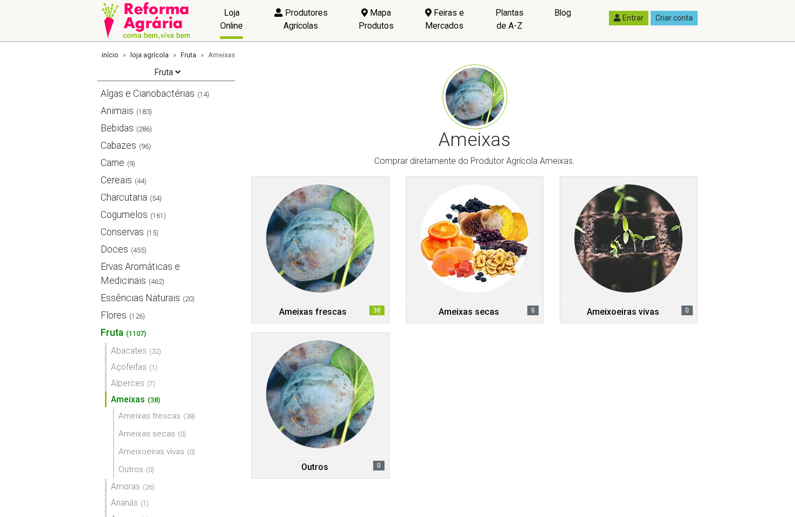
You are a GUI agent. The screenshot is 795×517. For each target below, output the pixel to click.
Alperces (127, 383)
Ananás (124, 503)
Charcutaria (124, 197)
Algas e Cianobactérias (148, 93)
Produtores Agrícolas (305, 19)
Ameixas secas (146, 434)
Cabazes (118, 145)
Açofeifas (129, 367)
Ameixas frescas (149, 416)
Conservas (122, 232)
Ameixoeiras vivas (151, 451)
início (110, 55)
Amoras (125, 486)
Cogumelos (124, 214)
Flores (114, 315)
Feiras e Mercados (444, 19)
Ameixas (128, 399)
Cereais (116, 180)
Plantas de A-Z (509, 19)
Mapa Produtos (376, 19)
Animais (117, 110)
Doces (114, 249)
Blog (562, 13)
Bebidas (117, 128)
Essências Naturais (140, 298)
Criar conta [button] (674, 18)
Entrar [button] (633, 18)
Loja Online (231, 19)
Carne (112, 162)
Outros (130, 469)
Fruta (188, 55)
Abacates (129, 351)
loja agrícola (149, 55)
